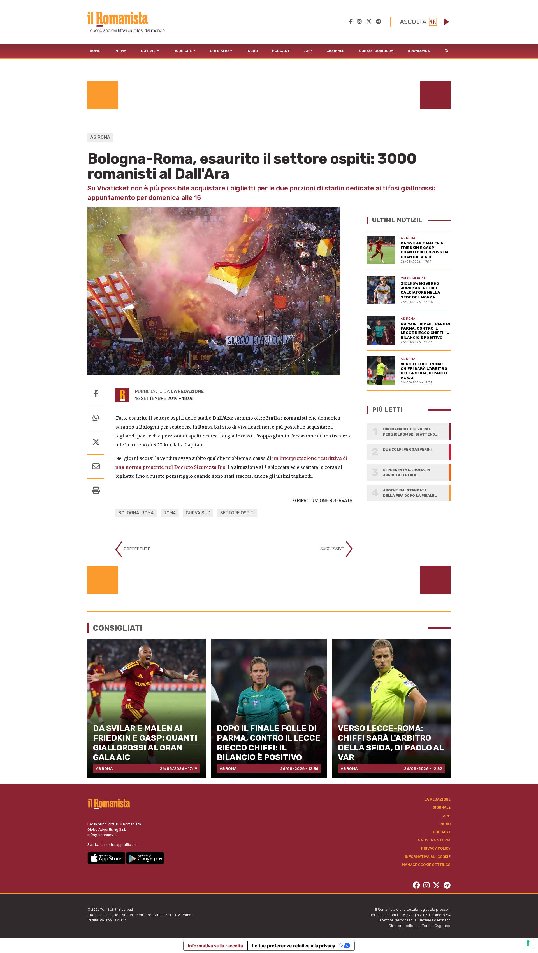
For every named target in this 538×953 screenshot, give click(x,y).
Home (95, 51)
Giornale (335, 51)
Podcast (281, 51)
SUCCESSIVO (332, 549)
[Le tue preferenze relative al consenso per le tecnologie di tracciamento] (528, 943)
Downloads (419, 51)
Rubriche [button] (183, 51)
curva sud (198, 513)
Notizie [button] (148, 51)
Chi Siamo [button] (219, 51)
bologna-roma (136, 513)
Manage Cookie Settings (426, 865)
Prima (120, 51)
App (308, 51)
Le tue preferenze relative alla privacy (293, 946)
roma (170, 513)
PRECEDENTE (136, 549)
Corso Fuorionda (376, 51)
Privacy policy (436, 848)
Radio (252, 51)
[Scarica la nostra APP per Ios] (106, 858)
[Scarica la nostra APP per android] (145, 858)
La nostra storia (433, 840)
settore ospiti (237, 513)
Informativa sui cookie (428, 857)
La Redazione (438, 799)
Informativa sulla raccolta (215, 946)
